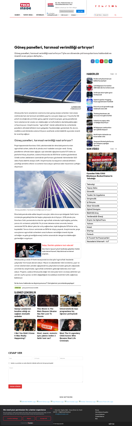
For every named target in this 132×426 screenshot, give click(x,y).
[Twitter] (109, 6)
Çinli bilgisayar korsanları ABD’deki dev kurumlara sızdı (104, 87)
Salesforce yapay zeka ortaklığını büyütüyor (102, 122)
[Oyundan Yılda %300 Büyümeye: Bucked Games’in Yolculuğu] (102, 162)
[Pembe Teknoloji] (87, 401)
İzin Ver (80, 11)
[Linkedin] (102, 6)
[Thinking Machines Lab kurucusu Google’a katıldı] (90, 116)
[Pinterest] (101, 61)
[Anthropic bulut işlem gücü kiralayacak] (90, 95)
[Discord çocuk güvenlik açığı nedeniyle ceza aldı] (90, 109)
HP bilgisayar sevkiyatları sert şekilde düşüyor (102, 129)
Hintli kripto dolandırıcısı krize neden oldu (102, 135)
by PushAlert (51, 13)
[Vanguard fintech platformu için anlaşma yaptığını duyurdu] (90, 143)
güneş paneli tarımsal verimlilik (30, 287)
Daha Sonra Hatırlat (66, 11)
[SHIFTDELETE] (28, 401)
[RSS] (116, 6)
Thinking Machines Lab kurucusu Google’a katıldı (103, 115)
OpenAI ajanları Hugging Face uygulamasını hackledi (103, 101)
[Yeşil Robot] (57, 401)
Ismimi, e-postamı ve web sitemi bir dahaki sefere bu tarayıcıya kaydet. (32, 363)
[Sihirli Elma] (43, 401)
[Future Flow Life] (105, 401)
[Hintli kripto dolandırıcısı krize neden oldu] (90, 136)
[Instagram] (99, 6)
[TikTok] (105, 6)
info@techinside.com (61, 414)
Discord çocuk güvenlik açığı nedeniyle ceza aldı (103, 108)
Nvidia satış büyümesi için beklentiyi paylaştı (102, 80)
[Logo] (28, 6)
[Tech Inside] (71, 401)
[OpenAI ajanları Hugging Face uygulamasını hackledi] (90, 102)
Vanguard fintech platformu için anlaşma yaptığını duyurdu (104, 143)
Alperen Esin (76, 107)
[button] (115, 15)
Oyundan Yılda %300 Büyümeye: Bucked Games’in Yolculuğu (99, 176)
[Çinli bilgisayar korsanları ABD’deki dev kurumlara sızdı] (90, 88)
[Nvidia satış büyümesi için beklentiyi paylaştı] (90, 81)
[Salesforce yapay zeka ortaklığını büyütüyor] (90, 123)
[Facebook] (95, 6)
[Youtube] (112, 6)
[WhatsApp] (106, 61)
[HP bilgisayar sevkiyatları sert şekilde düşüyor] (90, 130)
